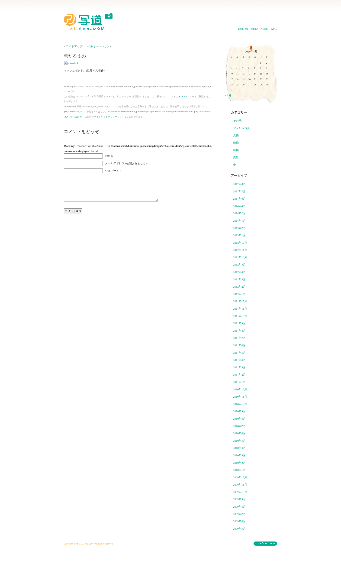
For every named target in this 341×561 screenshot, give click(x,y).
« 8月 (228, 95)
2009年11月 (240, 484)
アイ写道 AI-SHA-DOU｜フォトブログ (88, 21)
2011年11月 (240, 308)
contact (254, 28)
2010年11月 (240, 396)
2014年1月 (239, 220)
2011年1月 (239, 382)
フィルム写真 (241, 128)
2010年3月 (239, 455)
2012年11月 (240, 250)
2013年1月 (239, 235)
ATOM (265, 28)
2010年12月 (240, 389)
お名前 (109, 156)
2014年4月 (239, 206)
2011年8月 (239, 330)
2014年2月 (239, 213)
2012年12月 (240, 242)
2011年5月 (239, 352)
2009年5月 (239, 528)
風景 (236, 157)
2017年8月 (239, 184)
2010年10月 (240, 404)
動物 (236, 142)
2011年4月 (239, 360)
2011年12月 (240, 301)
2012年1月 (239, 294)
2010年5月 (239, 440)
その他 (237, 120)
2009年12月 (240, 477)
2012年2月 (239, 286)
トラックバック (114, 116)
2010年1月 (239, 470)
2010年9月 (239, 411)
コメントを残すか (73, 116)
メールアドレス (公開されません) (126, 163)
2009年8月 (239, 506)
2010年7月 (239, 426)
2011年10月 (240, 316)
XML (274, 28)
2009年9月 (239, 499)
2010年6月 (239, 433)
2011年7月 (239, 338)
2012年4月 (239, 272)
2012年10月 (240, 257)
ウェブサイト (113, 170)
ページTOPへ (265, 544)
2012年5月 (239, 264)
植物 (236, 150)
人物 (236, 135)
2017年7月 (239, 191)
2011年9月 (239, 323)
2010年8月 (239, 418)
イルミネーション (98, 46)
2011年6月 (239, 345)
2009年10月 (240, 492)
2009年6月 (239, 521)
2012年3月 (239, 279)
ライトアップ (74, 46)
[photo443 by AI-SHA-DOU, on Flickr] (71, 63)
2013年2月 (239, 228)
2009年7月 (239, 514)
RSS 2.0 (183, 96)
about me (243, 28)
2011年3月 (239, 367)
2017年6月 (239, 198)
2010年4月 (239, 448)
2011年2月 (239, 374)
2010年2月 (239, 462)
